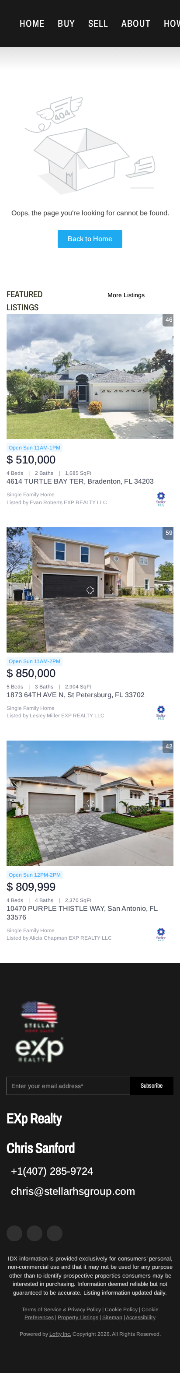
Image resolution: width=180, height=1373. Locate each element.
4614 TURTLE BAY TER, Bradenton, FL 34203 (80, 481)
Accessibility (141, 1317)
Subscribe (152, 1085)
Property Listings (78, 1317)
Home (32, 23)
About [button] (136, 23)
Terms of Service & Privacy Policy (61, 1309)
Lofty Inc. (60, 1334)
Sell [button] (98, 23)
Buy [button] (66, 23)
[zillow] (34, 1233)
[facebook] (14, 1233)
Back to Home (90, 238)
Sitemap (112, 1317)
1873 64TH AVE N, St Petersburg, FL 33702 (76, 695)
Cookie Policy (121, 1309)
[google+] (54, 1233)
